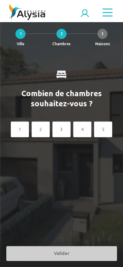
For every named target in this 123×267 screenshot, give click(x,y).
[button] (20, 38)
